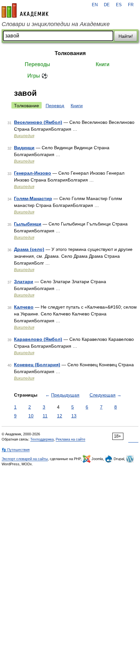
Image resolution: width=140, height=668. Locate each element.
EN (95, 5)
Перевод (55, 105)
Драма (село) (29, 249)
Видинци (24, 147)
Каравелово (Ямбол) (38, 339)
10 (31, 415)
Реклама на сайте (70, 439)
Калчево (24, 307)
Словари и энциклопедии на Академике (56, 24)
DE (107, 5)
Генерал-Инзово (32, 173)
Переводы (37, 64)
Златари (23, 281)
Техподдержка (42, 439)
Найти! (126, 36)
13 (74, 415)
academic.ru (25, 10)
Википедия (24, 136)
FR (130, 5)
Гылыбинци (27, 223)
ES (119, 5)
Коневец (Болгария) (37, 364)
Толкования (70, 53)
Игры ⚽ (37, 76)
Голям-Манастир (33, 198)
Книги (102, 64)
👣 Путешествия (16, 450)
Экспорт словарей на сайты (25, 459)
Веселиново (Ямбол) (38, 122)
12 (59, 415)
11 (45, 415)
